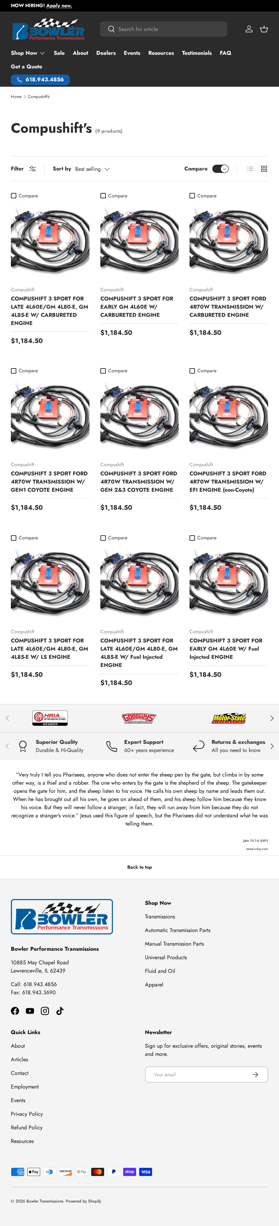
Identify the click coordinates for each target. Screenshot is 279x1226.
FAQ (225, 53)
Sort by (62, 169)
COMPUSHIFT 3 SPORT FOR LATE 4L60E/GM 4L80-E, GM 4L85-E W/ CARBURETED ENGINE (49, 311)
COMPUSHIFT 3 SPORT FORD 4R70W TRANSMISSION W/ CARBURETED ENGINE (228, 307)
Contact (20, 1073)
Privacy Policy (27, 1114)
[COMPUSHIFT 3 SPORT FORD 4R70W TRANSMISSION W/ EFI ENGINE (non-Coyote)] (229, 416)
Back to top (139, 867)
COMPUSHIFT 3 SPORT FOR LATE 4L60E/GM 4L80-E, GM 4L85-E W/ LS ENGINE (49, 649)
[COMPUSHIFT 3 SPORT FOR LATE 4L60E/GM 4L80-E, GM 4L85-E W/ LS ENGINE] (50, 583)
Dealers (106, 53)
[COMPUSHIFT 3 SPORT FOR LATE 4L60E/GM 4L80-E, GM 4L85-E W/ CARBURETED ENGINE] (50, 241)
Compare (196, 169)
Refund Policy (27, 1127)
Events (132, 53)
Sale (59, 53)
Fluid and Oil (160, 971)
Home (16, 97)
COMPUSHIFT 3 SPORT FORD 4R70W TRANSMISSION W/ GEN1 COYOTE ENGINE (49, 482)
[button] (264, 28)
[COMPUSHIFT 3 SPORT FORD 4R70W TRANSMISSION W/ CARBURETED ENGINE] (229, 241)
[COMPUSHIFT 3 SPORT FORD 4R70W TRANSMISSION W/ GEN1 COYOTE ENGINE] (50, 416)
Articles (19, 1059)
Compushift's (39, 97)
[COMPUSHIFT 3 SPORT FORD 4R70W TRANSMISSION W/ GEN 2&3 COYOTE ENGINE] (139, 416)
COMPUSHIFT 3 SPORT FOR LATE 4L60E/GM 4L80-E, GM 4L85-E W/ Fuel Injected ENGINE (139, 653)
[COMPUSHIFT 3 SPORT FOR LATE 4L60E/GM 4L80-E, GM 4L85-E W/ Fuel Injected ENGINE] (139, 583)
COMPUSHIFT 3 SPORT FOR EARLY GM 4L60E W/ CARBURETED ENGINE (136, 307)
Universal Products (166, 957)
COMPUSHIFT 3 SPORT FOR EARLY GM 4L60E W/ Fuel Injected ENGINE (226, 649)
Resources (161, 53)
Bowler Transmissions (45, 1201)
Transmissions (160, 916)
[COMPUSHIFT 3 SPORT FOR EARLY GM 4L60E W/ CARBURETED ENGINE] (139, 241)
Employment (25, 1087)
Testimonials (197, 53)
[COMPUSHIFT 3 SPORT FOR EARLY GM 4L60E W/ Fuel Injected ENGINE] (229, 583)
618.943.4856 (40, 984)
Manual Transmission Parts (174, 944)
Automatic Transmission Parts (177, 930)
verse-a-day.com (257, 848)
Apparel (154, 984)
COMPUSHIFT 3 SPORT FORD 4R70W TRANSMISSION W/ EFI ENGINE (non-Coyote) (228, 482)
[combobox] (163, 29)
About (80, 53)
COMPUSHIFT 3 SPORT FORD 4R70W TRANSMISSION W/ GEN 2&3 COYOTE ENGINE (138, 482)
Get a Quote (26, 66)
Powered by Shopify (83, 1201)
